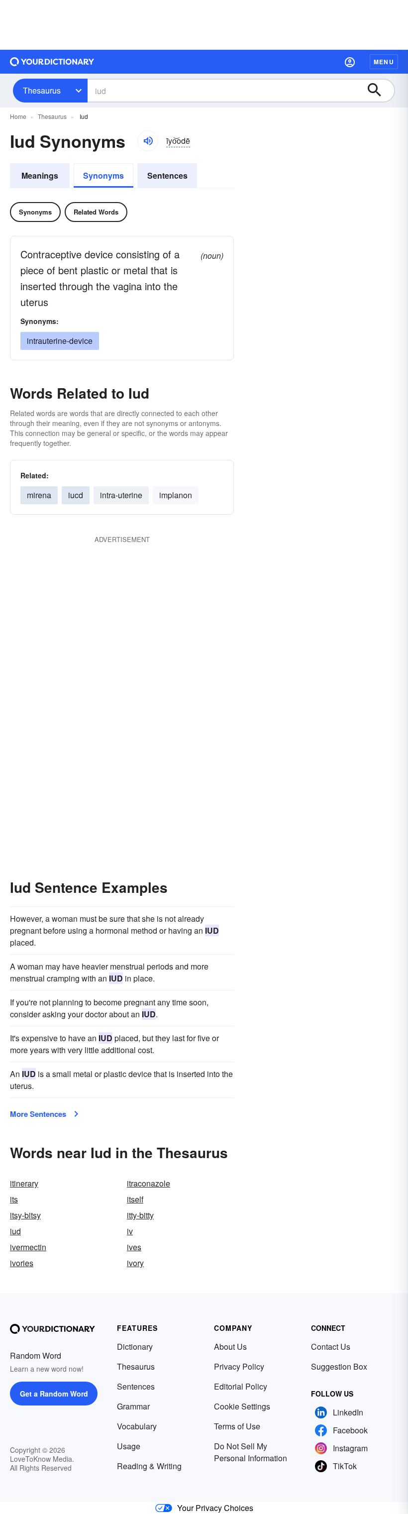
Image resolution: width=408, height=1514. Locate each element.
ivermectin (28, 1247)
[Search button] (379, 91)
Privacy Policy (239, 1366)
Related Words (96, 211)
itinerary (24, 1183)
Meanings (39, 175)
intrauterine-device (60, 340)
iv (130, 1231)
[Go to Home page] (52, 61)
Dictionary (135, 1346)
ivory (135, 1263)
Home (18, 116)
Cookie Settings (242, 1406)
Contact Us (330, 1346)
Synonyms (103, 175)
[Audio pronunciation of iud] (147, 140)
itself (135, 1199)
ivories (21, 1263)
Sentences (167, 175)
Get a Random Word (54, 1394)
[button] (350, 61)
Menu (384, 61)
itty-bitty (140, 1215)
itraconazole (148, 1183)
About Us (230, 1346)
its (14, 1199)
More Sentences (38, 1113)
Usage (128, 1446)
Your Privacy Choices (215, 1508)
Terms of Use (237, 1426)
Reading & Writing (149, 1466)
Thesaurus (42, 90)
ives (134, 1247)
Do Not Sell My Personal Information (250, 1452)
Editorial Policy (240, 1386)
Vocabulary (137, 1426)
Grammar (133, 1406)
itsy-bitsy (25, 1215)
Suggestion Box (339, 1366)
